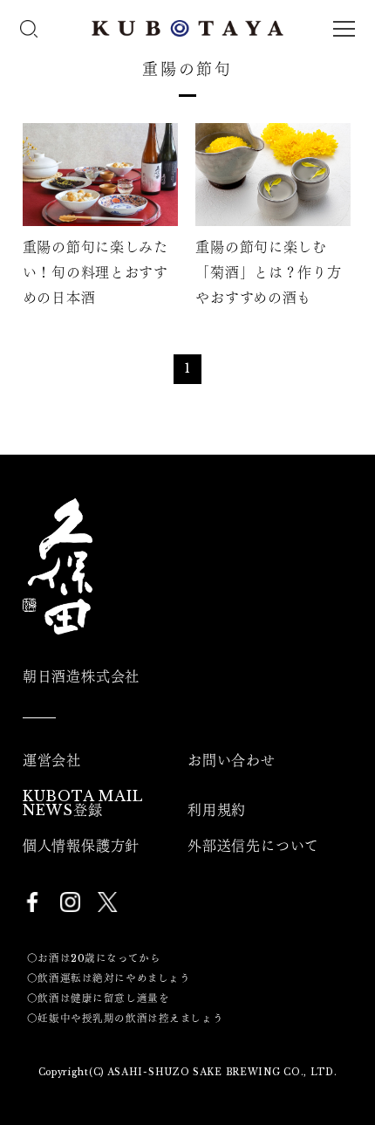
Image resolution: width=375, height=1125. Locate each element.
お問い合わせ (232, 760)
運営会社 (52, 760)
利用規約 (217, 810)
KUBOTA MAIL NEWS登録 (83, 803)
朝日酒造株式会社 (81, 676)
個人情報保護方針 (81, 846)
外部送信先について (253, 846)
